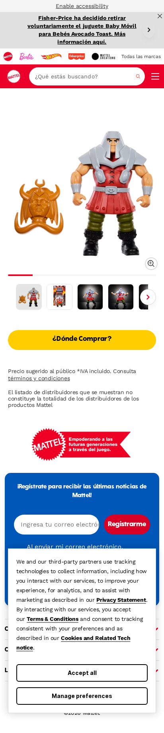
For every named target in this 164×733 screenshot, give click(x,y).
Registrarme (127, 524)
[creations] (103, 56)
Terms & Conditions (52, 619)
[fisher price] (76, 56)
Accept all (82, 672)
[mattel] (8, 56)
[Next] (149, 30)
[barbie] (26, 56)
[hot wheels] (51, 56)
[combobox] (87, 76)
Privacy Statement (121, 600)
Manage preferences (82, 695)
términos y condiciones (39, 378)
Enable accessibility (82, 6)
